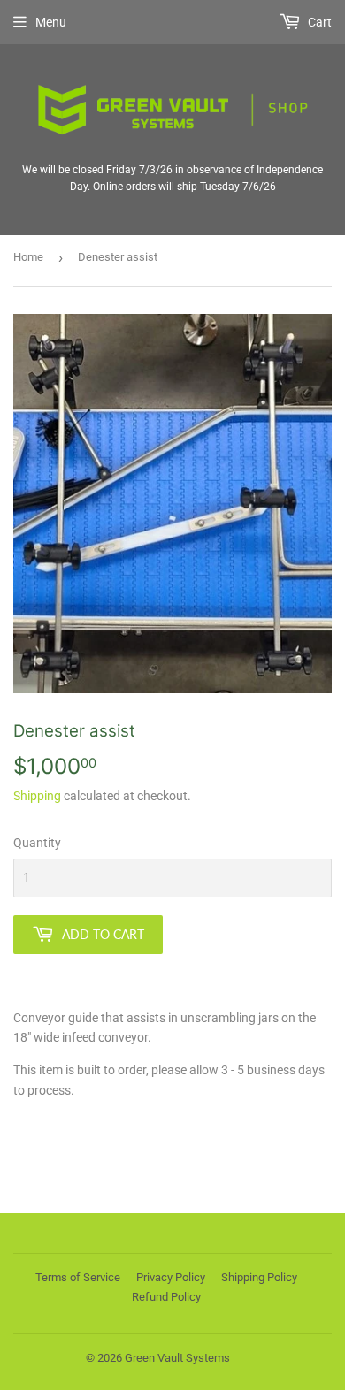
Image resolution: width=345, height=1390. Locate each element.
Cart (318, 22)
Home (28, 256)
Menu (50, 22)
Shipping (37, 796)
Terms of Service (77, 1277)
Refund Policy (166, 1296)
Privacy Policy (170, 1277)
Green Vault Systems (177, 1357)
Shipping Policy (259, 1277)
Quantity (37, 843)
